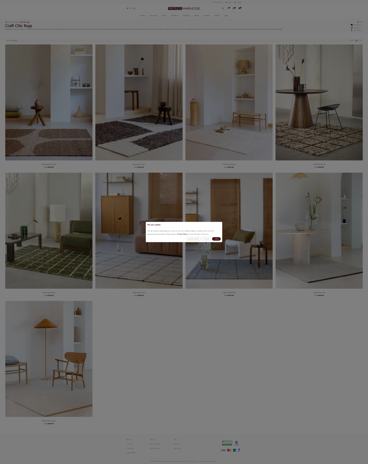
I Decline (206, 239)
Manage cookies (193, 239)
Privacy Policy (182, 234)
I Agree (216, 239)
